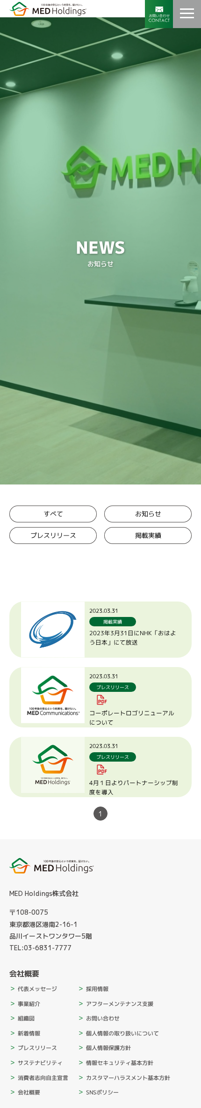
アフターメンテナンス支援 (119, 1004)
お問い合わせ (103, 1018)
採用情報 (97, 989)
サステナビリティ (40, 1063)
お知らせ (148, 513)
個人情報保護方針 (108, 1048)
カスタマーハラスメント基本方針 (128, 1078)
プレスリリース (53, 535)
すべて (53, 513)
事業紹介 (29, 1004)
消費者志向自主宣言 (43, 1078)
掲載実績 (148, 535)
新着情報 (29, 1033)
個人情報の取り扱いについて (122, 1033)
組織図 (26, 1018)
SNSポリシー (102, 1092)
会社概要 (29, 1092)
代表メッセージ (37, 989)
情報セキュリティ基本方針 (119, 1063)
